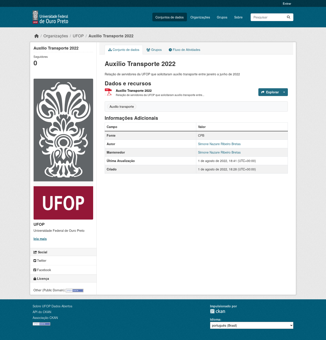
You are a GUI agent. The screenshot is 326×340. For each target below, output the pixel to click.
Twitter (41, 260)
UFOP (78, 35)
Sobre (238, 17)
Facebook (43, 270)
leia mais (40, 238)
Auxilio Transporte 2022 (111, 35)
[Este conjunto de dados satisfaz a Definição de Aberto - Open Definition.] (74, 290)
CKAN (217, 311)
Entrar (287, 3)
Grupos (222, 17)
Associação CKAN (45, 317)
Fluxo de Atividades (186, 49)
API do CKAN (42, 312)
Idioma (215, 319)
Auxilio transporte (122, 106)
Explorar (272, 92)
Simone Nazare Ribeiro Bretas (219, 144)
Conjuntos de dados (169, 17)
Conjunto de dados (125, 49)
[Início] (36, 35)
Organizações (200, 17)
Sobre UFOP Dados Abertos (52, 306)
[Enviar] (288, 17)
